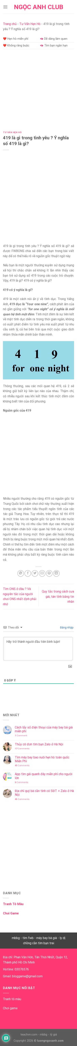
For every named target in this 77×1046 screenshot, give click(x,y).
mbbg (16, 938)
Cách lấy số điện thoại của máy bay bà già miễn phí (44, 729)
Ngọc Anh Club (38, 7)
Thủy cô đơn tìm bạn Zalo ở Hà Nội (39, 744)
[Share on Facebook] (27, 573)
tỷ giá (53, 1034)
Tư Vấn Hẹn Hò (29, 24)
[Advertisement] (38, 91)
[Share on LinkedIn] (56, 573)
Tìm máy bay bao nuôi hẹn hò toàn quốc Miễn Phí (42, 759)
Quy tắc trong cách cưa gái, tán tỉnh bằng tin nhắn (58, 596)
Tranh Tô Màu (13, 904)
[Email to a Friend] (42, 573)
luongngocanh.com (50, 1040)
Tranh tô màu (12, 999)
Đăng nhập (66, 627)
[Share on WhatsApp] (20, 573)
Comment (21, 735)
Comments (22, 748)
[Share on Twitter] (35, 573)
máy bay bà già (46, 938)
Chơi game (10, 1008)
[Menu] (5, 7)
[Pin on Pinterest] (49, 573)
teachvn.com (28, 1034)
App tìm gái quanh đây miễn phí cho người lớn (43, 776)
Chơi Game (11, 913)
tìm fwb (28, 938)
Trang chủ (10, 24)
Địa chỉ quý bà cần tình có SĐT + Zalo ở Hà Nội (44, 793)
